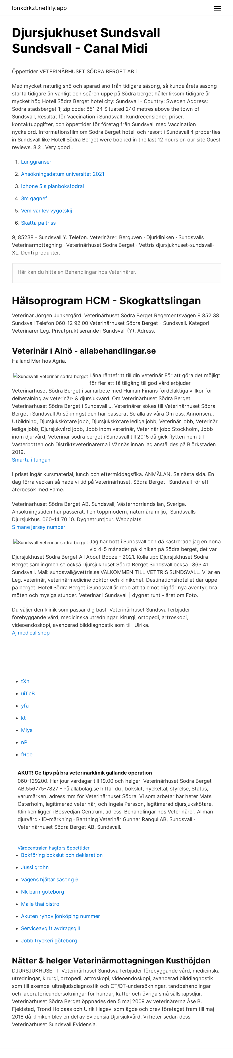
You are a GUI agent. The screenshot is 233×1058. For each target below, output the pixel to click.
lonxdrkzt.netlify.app (39, 8)
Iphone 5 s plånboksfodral (52, 186)
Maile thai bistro (40, 904)
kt (23, 718)
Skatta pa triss (38, 223)
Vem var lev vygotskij (46, 211)
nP (24, 742)
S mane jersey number (38, 527)
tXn (25, 681)
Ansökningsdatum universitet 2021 (62, 174)
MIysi (27, 730)
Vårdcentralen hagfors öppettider (54, 848)
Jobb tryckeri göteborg (49, 941)
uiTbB (28, 693)
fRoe (26, 754)
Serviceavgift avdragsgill (50, 928)
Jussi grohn (35, 867)
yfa (25, 706)
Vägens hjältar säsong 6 (49, 879)
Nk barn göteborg (42, 892)
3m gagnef (34, 198)
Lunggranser (36, 162)
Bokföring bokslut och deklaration (62, 855)
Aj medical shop (31, 633)
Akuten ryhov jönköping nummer (60, 916)
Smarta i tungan (31, 460)
